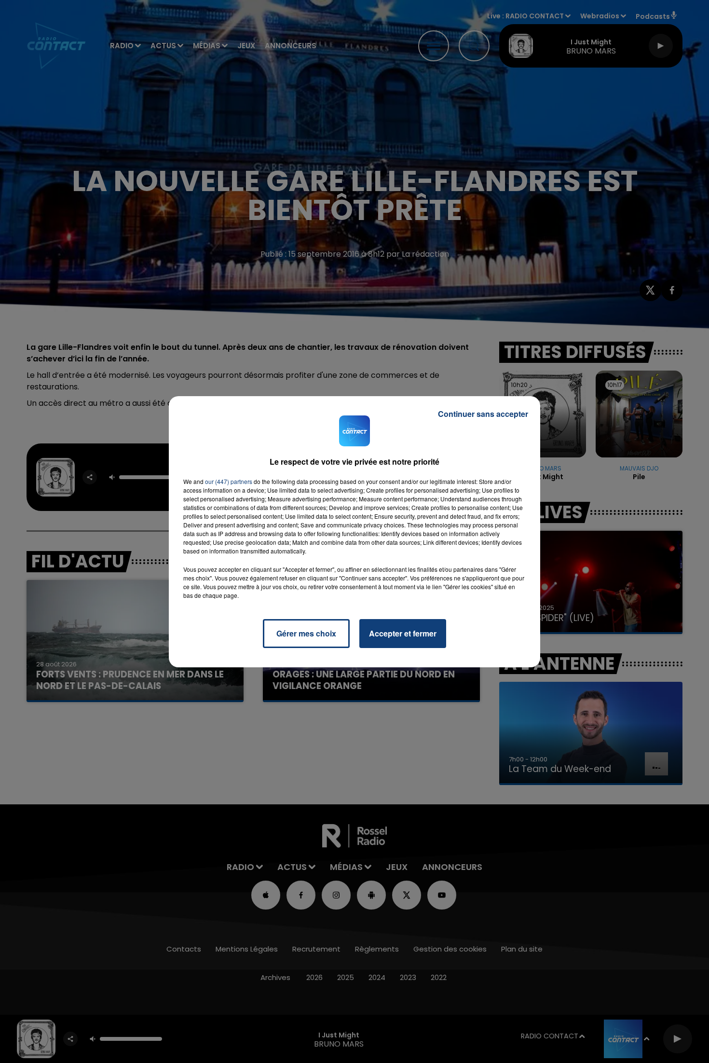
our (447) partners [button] (228, 481)
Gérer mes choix (306, 633)
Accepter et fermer (402, 633)
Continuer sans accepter (483, 413)
